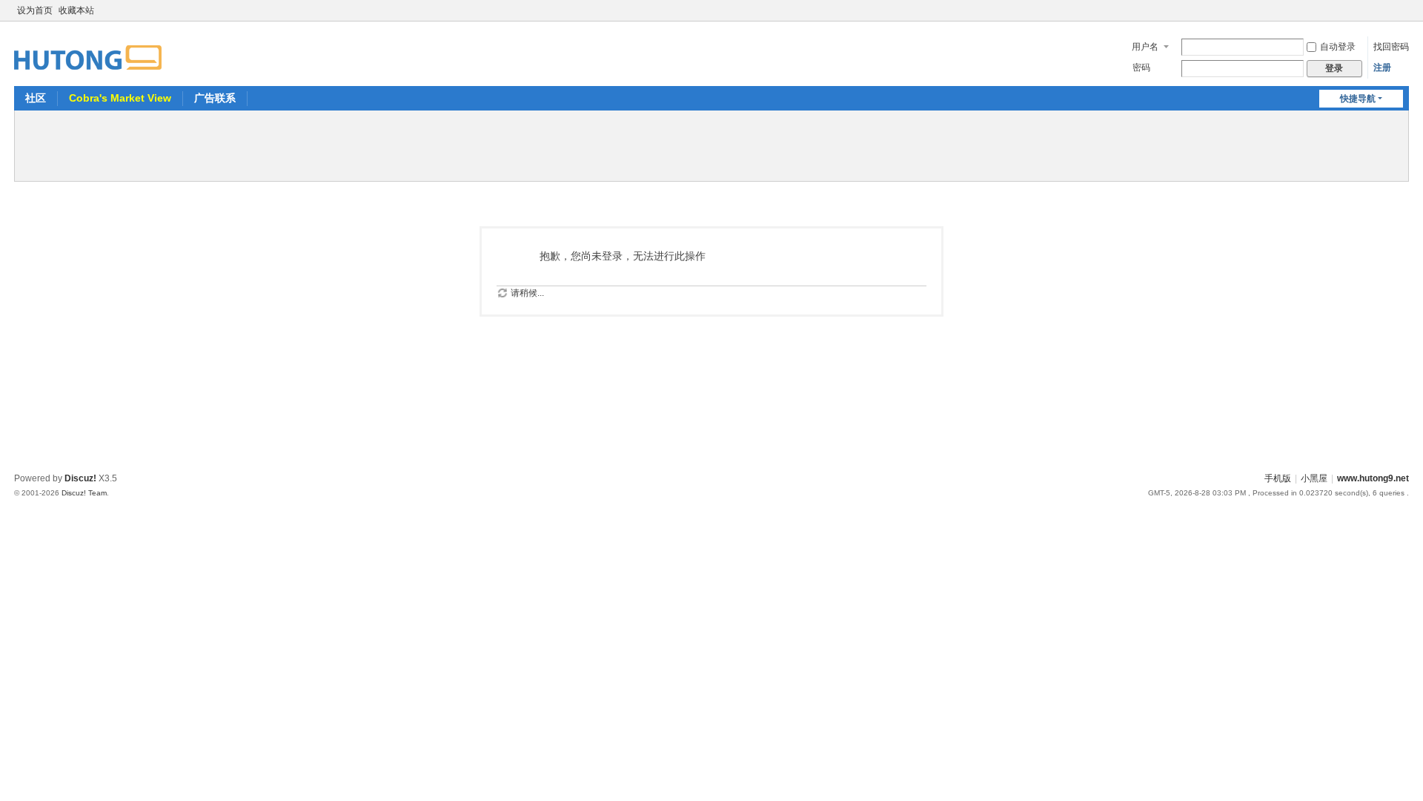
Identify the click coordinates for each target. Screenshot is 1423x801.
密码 (1141, 67)
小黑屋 (1314, 478)
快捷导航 (1358, 98)
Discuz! (80, 478)
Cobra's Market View (120, 98)
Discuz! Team (84, 493)
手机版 (1277, 478)
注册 (1382, 67)
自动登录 (1338, 47)
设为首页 (35, 10)
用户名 (1145, 47)
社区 (35, 98)
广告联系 (215, 98)
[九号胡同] (88, 49)
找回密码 (1391, 47)
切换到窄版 (1402, 16)
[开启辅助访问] (1388, 10)
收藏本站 (76, 10)
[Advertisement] (711, 144)
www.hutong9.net (1373, 478)
